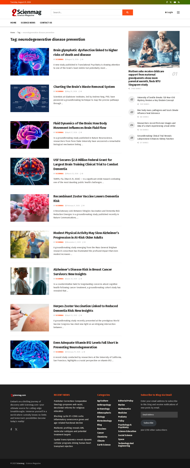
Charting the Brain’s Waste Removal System (84, 87)
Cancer (100, 433)
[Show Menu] (178, 12)
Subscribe (148, 423)
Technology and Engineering (126, 444)
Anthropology (104, 405)
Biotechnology (104, 421)
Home (12, 33)
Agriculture (102, 401)
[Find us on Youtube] (175, 2)
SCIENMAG (60, 59)
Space (121, 439)
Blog (99, 425)
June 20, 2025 (71, 279)
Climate (101, 441)
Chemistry (102, 437)
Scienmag (20, 463)
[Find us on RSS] (179, 2)
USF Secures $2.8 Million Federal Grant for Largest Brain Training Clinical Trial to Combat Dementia (85, 164)
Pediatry (122, 417)
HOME (13, 22)
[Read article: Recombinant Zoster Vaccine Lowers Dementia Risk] (29, 208)
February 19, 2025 (73, 352)
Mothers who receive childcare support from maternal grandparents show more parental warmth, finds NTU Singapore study (146, 78)
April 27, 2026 (71, 132)
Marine (121, 405)
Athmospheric (104, 413)
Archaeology (103, 409)
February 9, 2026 (73, 206)
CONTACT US (46, 22)
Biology (101, 417)
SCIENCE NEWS (28, 22)
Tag (18, 33)
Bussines (101, 429)
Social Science (125, 435)
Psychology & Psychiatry (125, 426)
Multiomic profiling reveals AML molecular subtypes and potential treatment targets (70, 431)
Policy (121, 421)
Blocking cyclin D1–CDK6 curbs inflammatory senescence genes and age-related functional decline (71, 419)
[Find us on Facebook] (167, 2)
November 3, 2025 (73, 242)
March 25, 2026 (72, 174)
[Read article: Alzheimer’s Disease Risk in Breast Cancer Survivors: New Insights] (29, 281)
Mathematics (124, 409)
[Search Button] (127, 12)
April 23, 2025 (71, 315)
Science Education (127, 431)
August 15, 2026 (72, 59)
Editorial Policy (125, 401)
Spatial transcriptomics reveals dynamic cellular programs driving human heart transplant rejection (73, 443)
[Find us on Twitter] (171, 2)
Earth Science (104, 445)
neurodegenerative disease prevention (38, 33)
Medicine (122, 413)
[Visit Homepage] (26, 12)
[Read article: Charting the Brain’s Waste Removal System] (29, 98)
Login (170, 12)
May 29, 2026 (71, 91)
